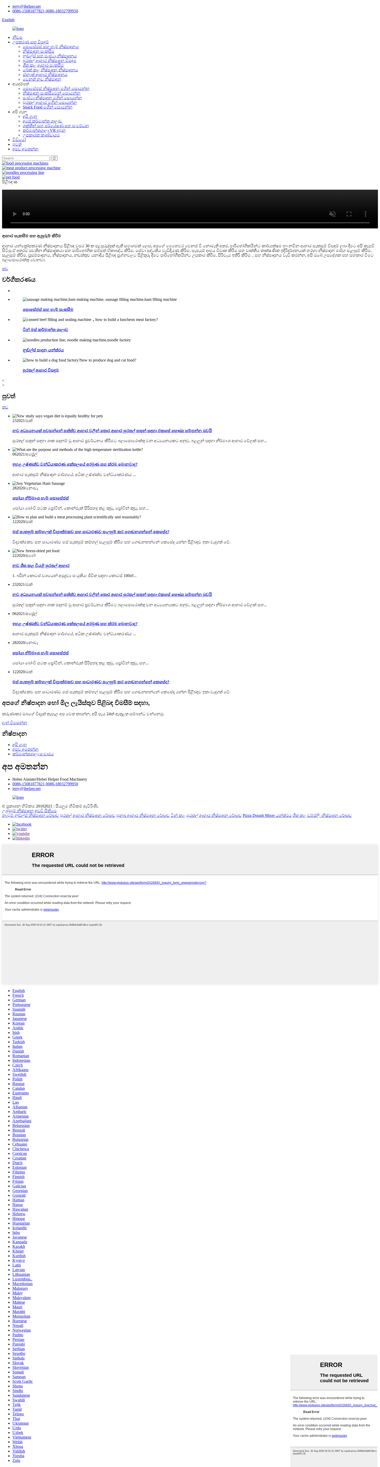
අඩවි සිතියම (46, 811)
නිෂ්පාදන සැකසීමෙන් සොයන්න (51, 93)
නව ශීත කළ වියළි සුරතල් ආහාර (41, 565)
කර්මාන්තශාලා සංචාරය (33, 754)
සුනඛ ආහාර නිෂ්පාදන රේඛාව (143, 815)
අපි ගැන (30, 116)
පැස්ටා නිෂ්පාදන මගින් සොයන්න (52, 98)
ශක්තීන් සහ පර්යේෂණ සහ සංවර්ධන (56, 126)
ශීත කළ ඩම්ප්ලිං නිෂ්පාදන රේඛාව (322, 815)
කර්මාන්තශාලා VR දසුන (44, 130)
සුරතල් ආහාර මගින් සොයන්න (50, 102)
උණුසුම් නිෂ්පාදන (18, 811)
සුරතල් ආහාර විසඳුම (41, 370)
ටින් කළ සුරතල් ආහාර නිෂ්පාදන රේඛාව (206, 815)
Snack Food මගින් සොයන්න (47, 107)
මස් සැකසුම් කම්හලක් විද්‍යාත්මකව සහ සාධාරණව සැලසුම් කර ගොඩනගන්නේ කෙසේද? (90, 531)
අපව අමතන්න (25, 149)
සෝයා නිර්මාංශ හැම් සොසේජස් (40, 498)
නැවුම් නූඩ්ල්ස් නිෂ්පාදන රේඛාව (30, 815)
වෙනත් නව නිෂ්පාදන (42, 79)
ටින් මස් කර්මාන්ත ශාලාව (45, 329)
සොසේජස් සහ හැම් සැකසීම (48, 309)
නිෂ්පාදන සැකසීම (39, 51)
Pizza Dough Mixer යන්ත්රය (267, 815)
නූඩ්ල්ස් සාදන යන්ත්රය (43, 350)
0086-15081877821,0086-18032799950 (45, 11)
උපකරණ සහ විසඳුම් (30, 42)
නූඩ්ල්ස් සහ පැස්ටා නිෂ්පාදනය (50, 56)
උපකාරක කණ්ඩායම (41, 135)
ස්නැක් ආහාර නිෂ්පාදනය (45, 74)
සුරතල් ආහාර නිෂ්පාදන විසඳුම (50, 60)
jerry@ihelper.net (26, 6)
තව (5, 268)
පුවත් (16, 144)
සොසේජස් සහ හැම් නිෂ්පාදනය (51, 46)
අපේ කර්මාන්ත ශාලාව (42, 121)
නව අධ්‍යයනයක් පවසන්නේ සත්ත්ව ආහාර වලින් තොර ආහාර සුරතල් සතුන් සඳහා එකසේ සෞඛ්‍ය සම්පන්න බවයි (112, 430)
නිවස (17, 37)
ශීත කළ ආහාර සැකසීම (43, 65)
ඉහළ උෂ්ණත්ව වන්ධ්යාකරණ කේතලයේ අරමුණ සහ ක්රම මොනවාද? (75, 464)
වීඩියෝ (19, 139)
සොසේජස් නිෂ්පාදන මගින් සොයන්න (56, 88)
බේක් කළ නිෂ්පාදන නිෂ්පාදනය (50, 70)
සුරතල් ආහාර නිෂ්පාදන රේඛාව (87, 815)
